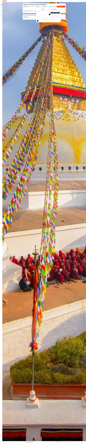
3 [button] (54, 12)
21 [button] (49, 17)
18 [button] (39, 17)
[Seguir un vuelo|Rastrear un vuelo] (1, 9)
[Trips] (1, 12)
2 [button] (47, 12)
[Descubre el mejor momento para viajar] (1, 10)
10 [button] (54, 14)
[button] (1, 1)
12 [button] (57, 14)
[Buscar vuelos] (1, 3)
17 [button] (37, 17)
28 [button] (49, 19)
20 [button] (42, 17)
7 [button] (49, 14)
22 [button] (45, 17)
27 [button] (42, 19)
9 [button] (47, 14)
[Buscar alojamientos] (1, 4)
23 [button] (47, 17)
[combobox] (30, 6)
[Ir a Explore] (1, 7)
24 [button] (37, 19)
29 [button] (45, 19)
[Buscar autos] (1, 6)
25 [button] (39, 19)
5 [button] (57, 12)
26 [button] (57, 17)
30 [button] (47, 19)
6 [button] (42, 14)
